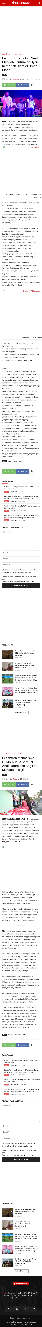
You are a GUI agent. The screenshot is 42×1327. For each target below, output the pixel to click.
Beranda (4, 54)
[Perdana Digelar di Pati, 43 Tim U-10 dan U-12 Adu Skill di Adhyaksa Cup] (7, 703)
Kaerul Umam (14, 511)
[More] (31, 85)
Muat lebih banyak (20, 712)
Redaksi (16, 79)
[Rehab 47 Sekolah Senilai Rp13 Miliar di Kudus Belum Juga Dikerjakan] (7, 654)
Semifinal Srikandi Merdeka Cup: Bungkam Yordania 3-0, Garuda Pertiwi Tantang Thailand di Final (26, 678)
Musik (15, 461)
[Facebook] (8, 1309)
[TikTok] (25, 1309)
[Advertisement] (21, 28)
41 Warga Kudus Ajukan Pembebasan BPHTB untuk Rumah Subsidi (24, 665)
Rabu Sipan (13, 491)
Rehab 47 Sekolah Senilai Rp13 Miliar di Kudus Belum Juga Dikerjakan (25, 653)
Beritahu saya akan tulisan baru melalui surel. (19, 581)
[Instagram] (16, 1309)
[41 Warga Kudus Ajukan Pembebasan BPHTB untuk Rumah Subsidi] (7, 666)
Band (9, 461)
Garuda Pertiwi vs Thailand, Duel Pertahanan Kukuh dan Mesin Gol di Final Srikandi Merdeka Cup (26, 690)
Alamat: (4, 1293)
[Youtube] (33, 1309)
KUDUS (20, 54)
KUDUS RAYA (13, 54)
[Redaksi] (4, 79)
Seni (20, 461)
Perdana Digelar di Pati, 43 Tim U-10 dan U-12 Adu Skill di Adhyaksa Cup (26, 703)
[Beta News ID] (21, 1283)
